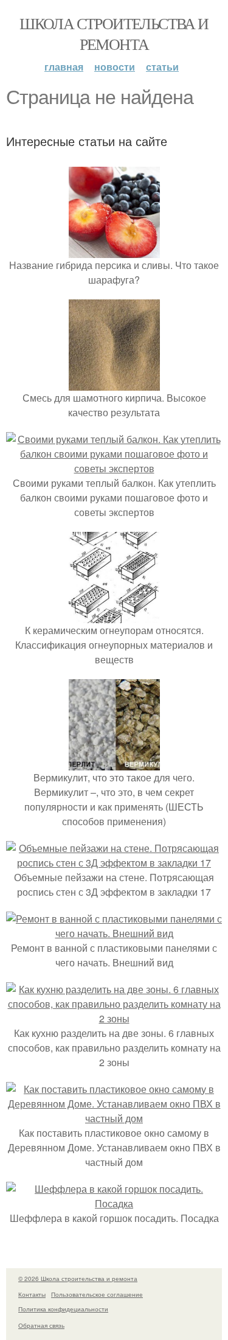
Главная (63, 67)
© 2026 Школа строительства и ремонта (77, 1278)
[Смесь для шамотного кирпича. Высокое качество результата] (114, 383)
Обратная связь (41, 1325)
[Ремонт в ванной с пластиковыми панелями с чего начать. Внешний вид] (114, 933)
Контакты (32, 1294)
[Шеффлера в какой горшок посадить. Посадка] (114, 1203)
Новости (114, 67)
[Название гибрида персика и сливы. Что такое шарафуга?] (114, 250)
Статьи (162, 67)
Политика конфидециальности (63, 1309)
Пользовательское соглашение (97, 1294)
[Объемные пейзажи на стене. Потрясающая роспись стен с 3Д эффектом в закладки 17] (114, 863)
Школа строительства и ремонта (113, 33)
